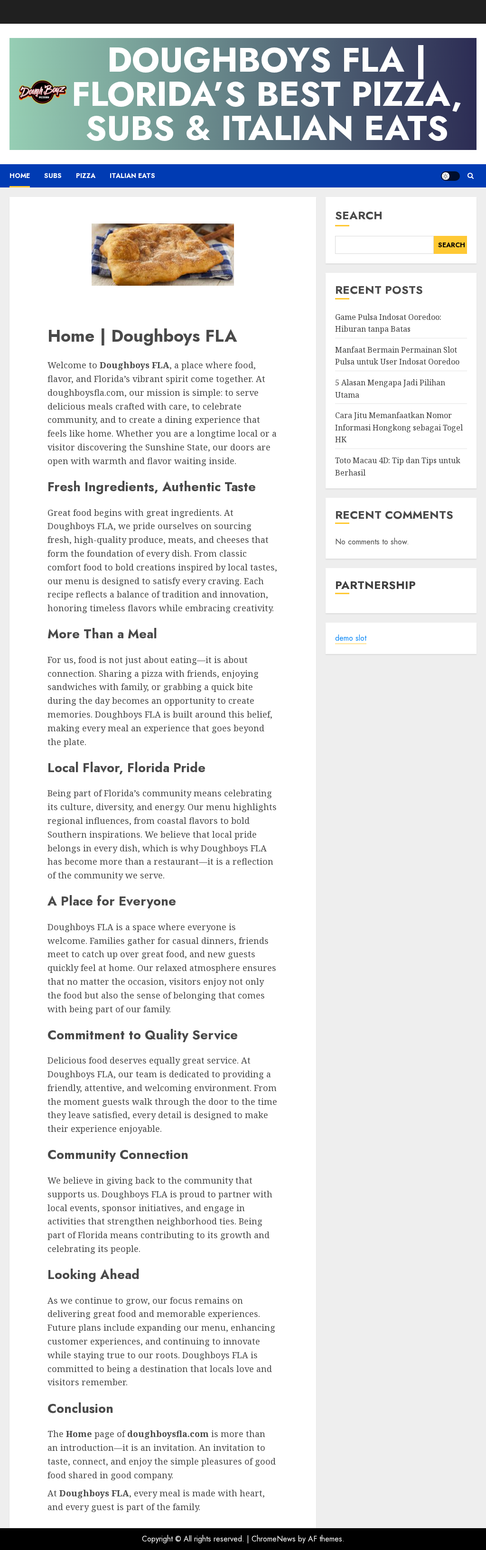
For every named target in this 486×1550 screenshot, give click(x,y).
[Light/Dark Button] (450, 176)
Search (359, 215)
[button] (471, 176)
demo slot (350, 638)
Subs (53, 175)
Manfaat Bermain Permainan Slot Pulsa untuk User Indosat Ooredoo (397, 356)
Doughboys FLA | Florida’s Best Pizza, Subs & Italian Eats (267, 94)
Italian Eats (132, 175)
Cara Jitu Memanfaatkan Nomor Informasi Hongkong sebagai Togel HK (399, 427)
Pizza (85, 175)
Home (19, 175)
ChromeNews (274, 1538)
